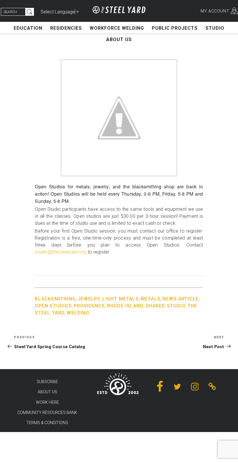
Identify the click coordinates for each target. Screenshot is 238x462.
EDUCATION (28, 28)
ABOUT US (119, 39)
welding (78, 313)
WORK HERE (47, 402)
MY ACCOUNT (215, 11)
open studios (53, 306)
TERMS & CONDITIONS (47, 422)
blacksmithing (55, 299)
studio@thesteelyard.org (60, 252)
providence (89, 306)
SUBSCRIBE (47, 381)
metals (151, 299)
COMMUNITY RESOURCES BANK (47, 412)
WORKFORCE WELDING (117, 28)
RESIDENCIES (66, 28)
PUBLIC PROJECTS (175, 28)
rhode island (125, 306)
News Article (181, 299)
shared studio (165, 306)
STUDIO (214, 28)
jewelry (89, 299)
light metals (120, 299)
